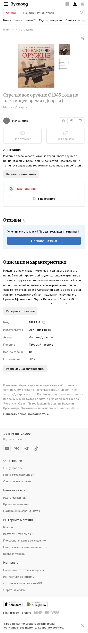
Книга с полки (25, 20)
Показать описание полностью (26, 413)
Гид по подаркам (50, 20)
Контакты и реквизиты (19, 576)
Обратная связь (14, 590)
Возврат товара (14, 553)
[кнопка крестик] (44, 322)
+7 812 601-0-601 (17, 434)
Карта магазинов (14, 497)
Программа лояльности (19, 474)
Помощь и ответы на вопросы (23, 570)
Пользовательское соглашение (24, 540)
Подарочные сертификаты (21, 510)
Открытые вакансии (17, 481)
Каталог (11, 12)
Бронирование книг (16, 504)
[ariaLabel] (83, 626)
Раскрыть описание (20, 311)
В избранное (46, 198)
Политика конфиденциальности (25, 547)
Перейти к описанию (21, 174)
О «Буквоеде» (13, 468)
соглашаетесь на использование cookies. (34, 627)
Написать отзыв (44, 241)
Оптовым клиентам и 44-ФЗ (22, 583)
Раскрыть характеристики (25, 368)
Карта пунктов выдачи (18, 533)
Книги (7, 20)
